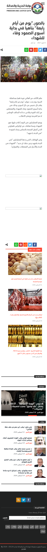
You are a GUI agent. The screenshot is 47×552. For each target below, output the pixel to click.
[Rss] (18, 500)
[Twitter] (23, 500)
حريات (43, 531)
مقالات (14, 527)
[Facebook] (28, 500)
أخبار (32, 43)
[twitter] (40, 50)
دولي (20, 527)
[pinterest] (31, 50)
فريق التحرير (40, 412)
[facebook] (45, 50)
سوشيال (26, 527)
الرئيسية (42, 527)
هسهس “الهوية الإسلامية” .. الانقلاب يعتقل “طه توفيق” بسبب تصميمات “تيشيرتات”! (25, 406)
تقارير (32, 527)
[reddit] (36, 50)
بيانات (8, 527)
